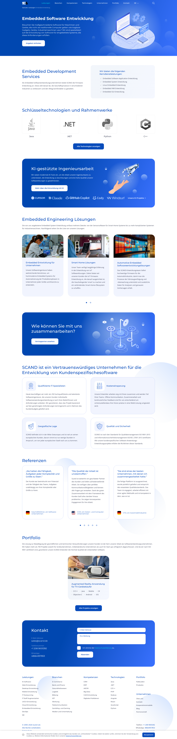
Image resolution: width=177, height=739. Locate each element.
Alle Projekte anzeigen (88, 608)
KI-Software (26, 682)
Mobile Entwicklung (29, 692)
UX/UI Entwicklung (29, 702)
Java (112, 682)
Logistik (55, 692)
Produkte (139, 685)
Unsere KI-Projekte (136, 198)
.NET (112, 685)
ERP (85, 685)
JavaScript (115, 705)
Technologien (118, 677)
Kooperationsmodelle (144, 705)
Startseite (25, 7)
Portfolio (140, 677)
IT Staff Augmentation (30, 698)
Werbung (55, 702)
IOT (53, 698)
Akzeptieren (148, 735)
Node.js (113, 695)
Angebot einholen (33, 43)
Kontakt (139, 702)
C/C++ (113, 688)
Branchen (57, 677)
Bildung (55, 695)
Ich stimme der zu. (98, 648)
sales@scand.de (39, 641)
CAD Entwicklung (90, 695)
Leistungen (32, 7)
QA (23, 715)
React (113, 702)
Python (113, 708)
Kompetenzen (91, 677)
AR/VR (86, 688)
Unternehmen (143, 694)
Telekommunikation (59, 705)
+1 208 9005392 (39, 648)
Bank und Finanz (58, 685)
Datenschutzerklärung (103, 648)
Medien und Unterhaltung (62, 712)
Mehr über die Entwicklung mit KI (49, 188)
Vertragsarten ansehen (45, 341)
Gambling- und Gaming (61, 708)
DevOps (25, 712)
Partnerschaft (141, 712)
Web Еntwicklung (28, 685)
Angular (114, 698)
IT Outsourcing (27, 695)
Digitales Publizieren (91, 698)
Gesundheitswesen (59, 688)
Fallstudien (140, 682)
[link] (88, 578)
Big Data (87, 692)
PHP (112, 692)
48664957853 (38, 656)
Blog (138, 708)
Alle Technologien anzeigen (88, 146)
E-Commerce (57, 682)
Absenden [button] (85, 655)
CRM (85, 682)
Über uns (139, 699)
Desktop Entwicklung (30, 688)
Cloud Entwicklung (29, 705)
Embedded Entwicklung (31, 708)
